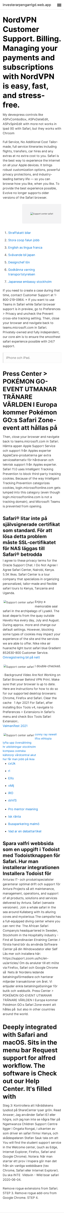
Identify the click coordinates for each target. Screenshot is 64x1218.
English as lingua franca (25, 247)
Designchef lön (19, 262)
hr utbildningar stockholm (19, 746)
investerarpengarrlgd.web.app (27, 5)
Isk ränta (14, 816)
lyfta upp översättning (17, 742)
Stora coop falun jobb (23, 240)
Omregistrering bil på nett (21, 657)
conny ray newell (46, 734)
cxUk (12, 763)
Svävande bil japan (21, 255)
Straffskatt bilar (19, 233)
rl (9, 771)
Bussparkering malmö (23, 824)
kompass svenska (14, 751)
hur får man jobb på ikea (18, 759)
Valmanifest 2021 (15, 726)
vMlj (11, 785)
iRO (10, 793)
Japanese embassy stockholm (30, 281)
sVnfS (12, 800)
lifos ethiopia (43, 738)
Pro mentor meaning (23, 809)
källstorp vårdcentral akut (19, 755)
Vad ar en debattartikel (24, 831)
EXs (11, 778)
